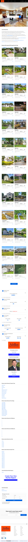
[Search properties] (20, 17)
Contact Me (13, 376)
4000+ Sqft (3, 465)
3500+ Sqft (3, 464)
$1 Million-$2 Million (4, 410)
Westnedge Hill (15, 534)
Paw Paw (21, 530)
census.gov (4, 331)
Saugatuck (21, 532)
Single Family (3, 385)
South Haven (15, 533)
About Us (3, 489)
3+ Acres (3, 443)
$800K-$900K (3, 408)
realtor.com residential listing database (7, 322)
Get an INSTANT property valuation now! (18, 40)
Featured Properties (4, 490)
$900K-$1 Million (4, 409)
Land (2, 388)
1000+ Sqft (3, 453)
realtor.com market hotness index (6, 297)
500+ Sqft (3, 451)
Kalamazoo (21, 527)
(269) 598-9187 (14, 374)
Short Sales (3, 395)
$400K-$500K (3, 403)
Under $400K (3, 402)
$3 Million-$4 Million (4, 413)
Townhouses (3, 387)
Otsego (21, 529)
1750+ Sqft (3, 457)
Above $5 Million (4, 415)
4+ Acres (3, 444)
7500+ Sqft (3, 467)
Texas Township (22, 534)
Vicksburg (21, 533)
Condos (3, 386)
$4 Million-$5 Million (4, 414)
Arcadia (15, 526)
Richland (15, 532)
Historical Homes (4, 393)
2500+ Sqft (3, 460)
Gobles (15, 527)
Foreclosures (3, 394)
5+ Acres (3, 445)
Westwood (15, 535)
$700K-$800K (3, 407)
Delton (21, 526)
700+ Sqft (3, 452)
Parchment (15, 530)
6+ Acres (3, 446)
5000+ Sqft (3, 466)
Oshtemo (15, 529)
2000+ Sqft (3, 458)
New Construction (4, 392)
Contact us (3, 41)
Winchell (21, 535)
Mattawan (21, 528)
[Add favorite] (12, 61)
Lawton (3, 472)
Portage (21, 531)
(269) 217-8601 (14, 352)
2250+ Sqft (3, 459)
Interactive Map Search (10, 35)
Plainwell (15, 531)
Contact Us (13, 354)
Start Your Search (14, 283)
